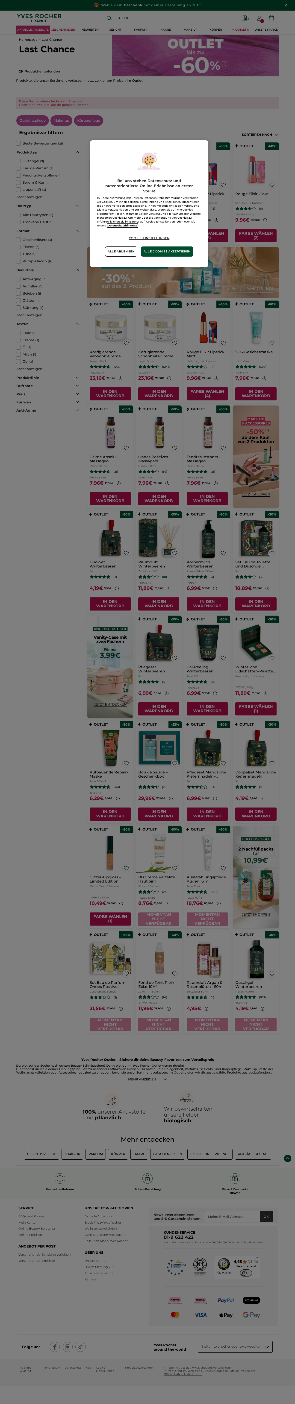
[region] (149, 203)
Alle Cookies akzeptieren (167, 251)
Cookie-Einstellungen (149, 238)
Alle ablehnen (121, 251)
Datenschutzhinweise (122, 225)
